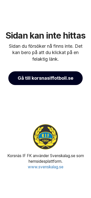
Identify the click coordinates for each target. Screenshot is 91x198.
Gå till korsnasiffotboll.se (45, 78)
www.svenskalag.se (45, 166)
